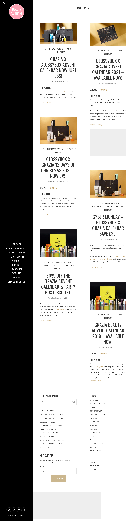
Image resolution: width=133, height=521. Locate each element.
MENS (92, 436)
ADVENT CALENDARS (98, 414)
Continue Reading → (47, 103)
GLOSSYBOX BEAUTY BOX (49, 433)
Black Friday (66, 262)
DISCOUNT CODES (97, 451)
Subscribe (58, 478)
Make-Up (16, 260)
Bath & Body (112, 51)
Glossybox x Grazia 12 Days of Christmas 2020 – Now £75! (58, 167)
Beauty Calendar (19, 516)
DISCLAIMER (94, 466)
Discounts (66, 49)
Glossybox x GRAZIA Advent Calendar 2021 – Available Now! (108, 69)
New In (16, 277)
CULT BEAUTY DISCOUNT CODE (52, 444)
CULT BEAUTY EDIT (47, 422)
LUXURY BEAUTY (96, 443)
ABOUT (92, 462)
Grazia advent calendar (57, 92)
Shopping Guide (58, 52)
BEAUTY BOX (95, 400)
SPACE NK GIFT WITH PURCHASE (52, 440)
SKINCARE (93, 429)
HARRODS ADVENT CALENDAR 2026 (53, 415)
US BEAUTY (94, 447)
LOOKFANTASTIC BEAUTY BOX (51, 426)
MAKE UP (93, 425)
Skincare (17, 264)
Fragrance (16, 269)
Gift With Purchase (17, 248)
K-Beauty (17, 273)
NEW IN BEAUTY (96, 411)
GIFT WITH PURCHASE (98, 404)
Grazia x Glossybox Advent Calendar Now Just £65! (58, 67)
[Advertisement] (108, 142)
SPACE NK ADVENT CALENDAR (51, 418)
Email (42, 467)
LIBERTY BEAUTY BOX (48, 429)
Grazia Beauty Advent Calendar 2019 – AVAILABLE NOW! (108, 333)
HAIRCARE (93, 440)
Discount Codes (16, 281)
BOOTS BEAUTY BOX (47, 436)
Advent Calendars (17, 252)
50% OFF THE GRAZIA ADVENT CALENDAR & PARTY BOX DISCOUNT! (58, 284)
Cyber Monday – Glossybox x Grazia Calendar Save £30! (108, 225)
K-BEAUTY (94, 407)
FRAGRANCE (94, 422)
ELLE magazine (98, 367)
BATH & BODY (95, 433)
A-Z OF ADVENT (16, 256)
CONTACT (93, 469)
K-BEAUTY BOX (45, 447)
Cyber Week (59, 309)
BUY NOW (103, 89)
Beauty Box (16, 244)
